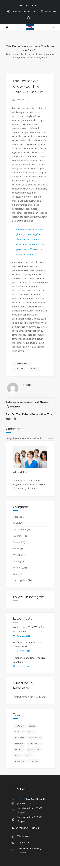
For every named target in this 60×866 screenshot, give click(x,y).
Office (34, 369)
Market (19, 749)
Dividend (19, 738)
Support (34, 761)
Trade (16, 573)
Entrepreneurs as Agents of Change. (27, 402)
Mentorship (34, 749)
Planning (19, 761)
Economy (17, 535)
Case (30, 732)
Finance (19, 369)
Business (17, 516)
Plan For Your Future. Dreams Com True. (29, 414)
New (17, 755)
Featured (17, 542)
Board (32, 726)
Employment (22, 364)
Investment (34, 743)
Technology (19, 567)
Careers (19, 732)
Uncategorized (20, 580)
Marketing (18, 554)
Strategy (17, 561)
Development (19, 529)
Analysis (19, 726)
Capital (16, 523)
